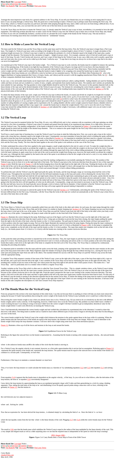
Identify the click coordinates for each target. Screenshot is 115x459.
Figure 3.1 (4, 164)
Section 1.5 (64, 190)
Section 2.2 (77, 209)
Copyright (17, 2)
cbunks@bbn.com (7, 455)
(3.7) (71, 420)
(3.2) (82, 368)
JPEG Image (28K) (58, 435)
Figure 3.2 (4, 325)
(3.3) (88, 368)
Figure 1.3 (87, 126)
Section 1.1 (45, 107)
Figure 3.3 (13, 387)
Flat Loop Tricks (40, 6)
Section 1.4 (59, 138)
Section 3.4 (100, 89)
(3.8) (12, 429)
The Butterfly (10, 6)
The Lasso (22, 6)
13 (61, 99)
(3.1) (102, 368)
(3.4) (13, 377)
